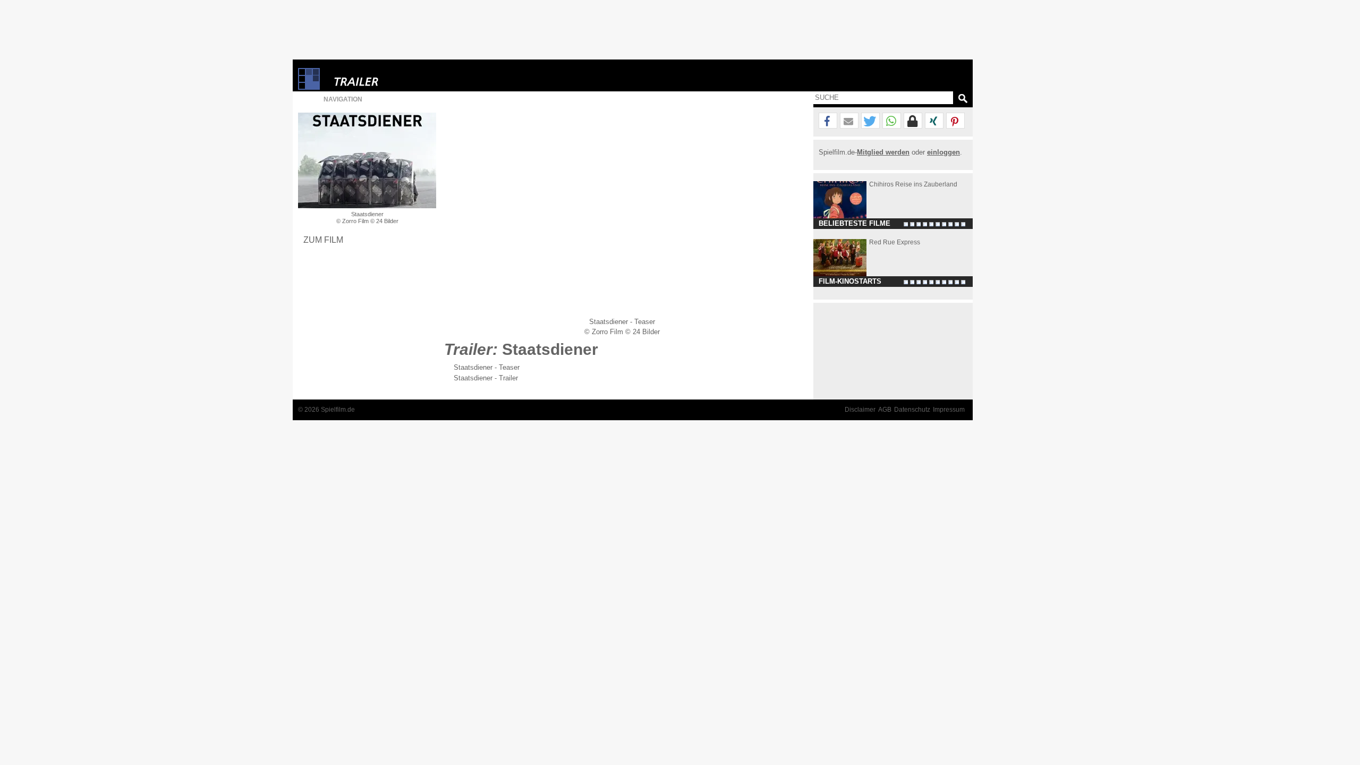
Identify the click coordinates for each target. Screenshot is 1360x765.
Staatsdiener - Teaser (487, 367)
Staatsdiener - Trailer (486, 378)
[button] (828, 121)
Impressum (949, 409)
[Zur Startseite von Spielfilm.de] (309, 87)
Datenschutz (912, 409)
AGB (884, 409)
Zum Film (323, 239)
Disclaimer (860, 409)
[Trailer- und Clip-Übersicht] (388, 79)
